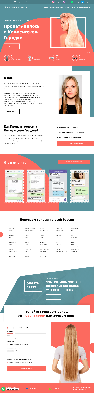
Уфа (10, 237)
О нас (46, 7)
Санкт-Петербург (60, 254)
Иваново (73, 233)
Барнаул (11, 226)
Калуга (73, 254)
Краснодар (59, 228)
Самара (42, 233)
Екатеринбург (60, 226)
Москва (27, 256)
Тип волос (10, 342)
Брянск (73, 235)
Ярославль (43, 251)
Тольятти (27, 233)
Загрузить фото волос (14, 348)
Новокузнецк (44, 230)
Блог (73, 7)
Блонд (28, 327)
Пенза (57, 242)
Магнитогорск (13, 242)
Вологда (42, 240)
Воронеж (43, 226)
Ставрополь (28, 247)
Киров (42, 254)
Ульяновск (43, 235)
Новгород (43, 256)
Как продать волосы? (56, 7)
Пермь (11, 233)
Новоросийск (75, 247)
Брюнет (16, 327)
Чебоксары (28, 254)
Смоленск (12, 256)
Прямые (11, 344)
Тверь (57, 237)
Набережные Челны (61, 251)
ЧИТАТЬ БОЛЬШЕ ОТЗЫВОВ (74, 162)
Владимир (59, 235)
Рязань (27, 251)
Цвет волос (10, 325)
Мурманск (27, 242)
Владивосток (13, 251)
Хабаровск (28, 249)
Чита (72, 244)
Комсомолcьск (44, 249)
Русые (10, 327)
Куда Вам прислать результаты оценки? (19, 359)
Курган (11, 244)
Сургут (27, 240)
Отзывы (67, 7)
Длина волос (11, 331)
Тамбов (42, 247)
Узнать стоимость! (26, 368)
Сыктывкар (59, 244)
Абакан (73, 242)
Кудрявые (26, 344)
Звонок (30, 362)
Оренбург (12, 254)
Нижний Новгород (30, 228)
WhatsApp (11, 362)
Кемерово (43, 228)
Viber (17, 362)
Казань (11, 230)
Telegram (24, 362)
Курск (57, 240)
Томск (26, 244)
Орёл (26, 237)
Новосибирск (60, 230)
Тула (41, 237)
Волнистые (18, 344)
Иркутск (11, 228)
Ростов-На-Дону (29, 230)
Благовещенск (75, 249)
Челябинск (59, 247)
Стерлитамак (43, 244)
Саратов (11, 235)
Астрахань (74, 251)
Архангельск (43, 242)
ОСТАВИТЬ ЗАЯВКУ (53, 297)
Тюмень (27, 235)
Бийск (11, 249)
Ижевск (73, 226)
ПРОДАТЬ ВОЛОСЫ (11, 46)
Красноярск (74, 228)
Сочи (57, 233)
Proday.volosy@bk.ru (11, 387)
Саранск (11, 240)
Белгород (74, 237)
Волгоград (28, 226)
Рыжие (23, 327)
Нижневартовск (13, 247)
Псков (73, 240)
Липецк (58, 249)
